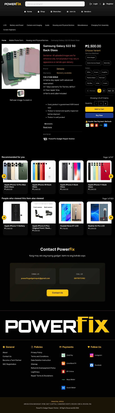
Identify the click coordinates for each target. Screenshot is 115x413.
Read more (47, 127)
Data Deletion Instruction (41, 360)
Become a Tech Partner (12, 360)
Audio (47, 25)
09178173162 (79, 278)
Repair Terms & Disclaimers (42, 376)
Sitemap (34, 364)
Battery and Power (16, 25)
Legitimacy (35, 372)
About (5, 352)
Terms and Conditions (40, 356)
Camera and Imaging (34, 25)
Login (95, 4)
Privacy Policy (36, 352)
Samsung (60, 69)
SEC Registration (9, 364)
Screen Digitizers (9, 30)
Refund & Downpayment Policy (43, 368)
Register (109, 4)
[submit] (4, 176)
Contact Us (57, 293)
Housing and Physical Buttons (63, 25)
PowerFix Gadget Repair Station (62, 139)
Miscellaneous (83, 25)
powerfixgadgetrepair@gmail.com (35, 278)
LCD (5, 25)
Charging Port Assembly (100, 25)
